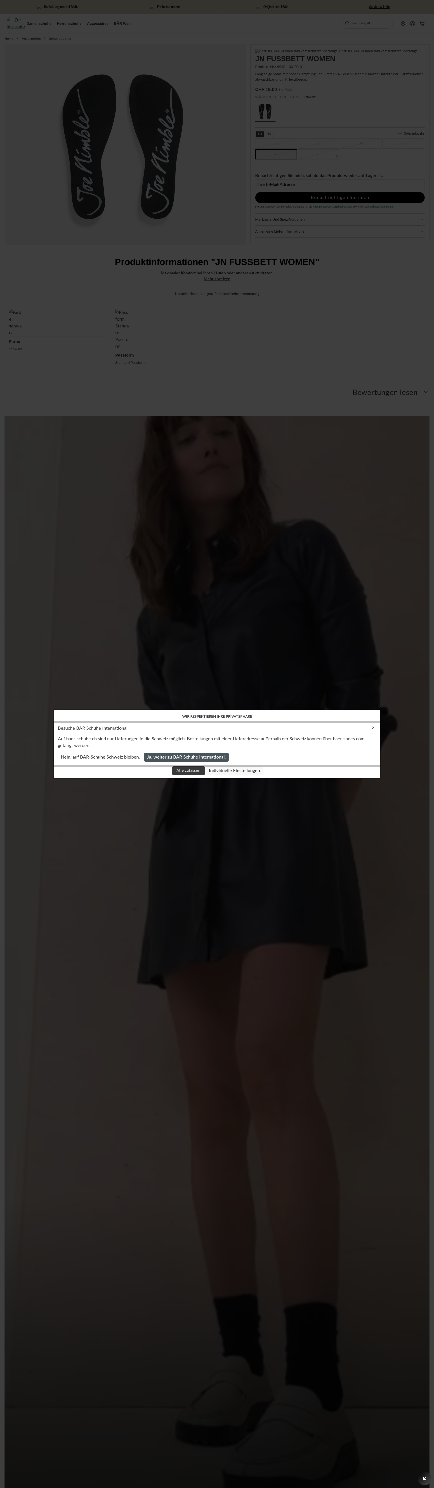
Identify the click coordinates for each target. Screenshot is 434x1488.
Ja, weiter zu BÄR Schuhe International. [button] (186, 757)
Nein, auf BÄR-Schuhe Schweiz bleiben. (100, 757)
